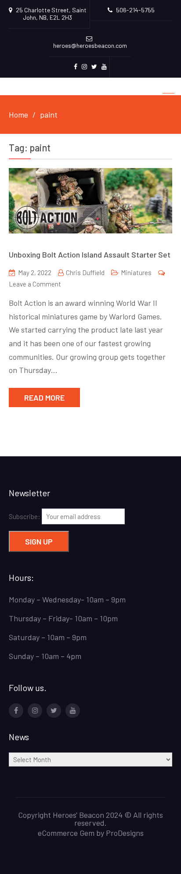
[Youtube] (72, 710)
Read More (44, 397)
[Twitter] (54, 710)
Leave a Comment (35, 284)
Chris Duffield (85, 272)
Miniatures (136, 272)
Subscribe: (25, 516)
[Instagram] (35, 710)
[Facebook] (16, 710)
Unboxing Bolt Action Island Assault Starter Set (89, 254)
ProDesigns (125, 833)
